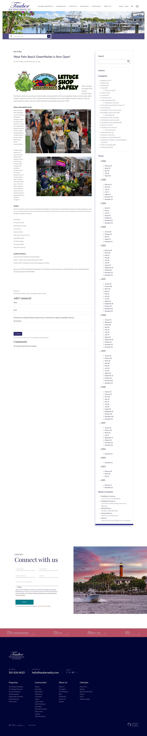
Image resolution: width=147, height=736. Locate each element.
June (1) (107, 189)
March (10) (108, 325)
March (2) (107, 361)
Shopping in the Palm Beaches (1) (111, 137)
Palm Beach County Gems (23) (110, 120)
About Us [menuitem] (107, 6)
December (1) (108, 241)
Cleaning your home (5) (111, 103)
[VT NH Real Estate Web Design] (132, 725)
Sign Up (121, 6)
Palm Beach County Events (38, 293)
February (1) (108, 184)
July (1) (107, 192)
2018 (103, 387)
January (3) (108, 392)
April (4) (107, 327)
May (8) (107, 258)
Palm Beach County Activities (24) (111, 110)
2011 (103, 480)
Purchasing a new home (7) (109, 127)
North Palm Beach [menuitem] (40, 704)
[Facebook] (66, 672)
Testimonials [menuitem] (62, 697)
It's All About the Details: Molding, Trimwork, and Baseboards (113, 505)
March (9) (107, 253)
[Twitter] (76, 672)
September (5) (109, 411)
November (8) (109, 380)
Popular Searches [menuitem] (85, 699)
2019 (103, 351)
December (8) (109, 419)
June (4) (107, 260)
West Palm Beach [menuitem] (40, 716)
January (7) (108, 320)
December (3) (109, 311)
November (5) (109, 272)
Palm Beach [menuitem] (38, 706)
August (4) (108, 301)
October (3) (108, 342)
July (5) (107, 263)
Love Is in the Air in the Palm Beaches (110, 498)
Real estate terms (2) (107, 132)
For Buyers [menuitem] (84, 6)
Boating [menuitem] (82, 689)
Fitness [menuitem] (82, 694)
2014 (103, 457)
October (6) (108, 440)
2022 (103, 245)
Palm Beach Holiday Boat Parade (109, 511)
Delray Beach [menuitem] (39, 692)
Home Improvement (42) (108, 100)
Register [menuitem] (61, 701)
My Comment (17, 321)
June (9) (107, 332)
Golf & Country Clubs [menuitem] (86, 692)
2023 (103, 226)
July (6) (107, 299)
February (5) (108, 234)
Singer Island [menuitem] (39, 711)
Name (15, 302)
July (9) (107, 335)
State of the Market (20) (108, 145)
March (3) (107, 474)
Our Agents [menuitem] (62, 689)
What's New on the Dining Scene (109, 515)
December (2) (109, 199)
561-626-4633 (17, 672)
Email (15, 310)
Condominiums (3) (110, 130)
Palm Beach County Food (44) (110, 117)
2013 (103, 466)
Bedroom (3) (104, 83)
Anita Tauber (19, 61)
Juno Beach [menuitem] (38, 697)
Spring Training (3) (110, 90)
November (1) (109, 197)
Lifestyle (58, 633)
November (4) (109, 442)
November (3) (109, 308)
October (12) (108, 414)
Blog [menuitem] (60, 694)
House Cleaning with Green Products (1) (112, 105)
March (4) (107, 289)
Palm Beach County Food (21, 293)
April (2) (107, 171)
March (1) (107, 168)
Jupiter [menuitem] (37, 699)
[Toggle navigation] (137, 6)
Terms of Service (43, 337)
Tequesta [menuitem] (37, 714)
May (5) (107, 330)
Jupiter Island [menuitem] (39, 701)
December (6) (109, 275)
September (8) (109, 304)
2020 (103, 315)
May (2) (107, 294)
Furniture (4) (104, 95)
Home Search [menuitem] (13, 701)
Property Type (94, 633)
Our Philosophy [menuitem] (63, 692)
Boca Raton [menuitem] (38, 689)
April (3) (107, 399)
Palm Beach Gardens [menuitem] (41, 709)
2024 (103, 203)
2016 (103, 449)
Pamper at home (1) (107, 125)
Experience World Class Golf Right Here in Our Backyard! (115, 520)
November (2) (109, 220)
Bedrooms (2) (105, 85)
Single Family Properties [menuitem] (16, 697)
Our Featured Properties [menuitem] (16, 687)
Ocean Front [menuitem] (83, 687)
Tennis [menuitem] (81, 697)
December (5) (109, 445)
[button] (49, 36)
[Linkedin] (70, 672)
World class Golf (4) (107, 147)
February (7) (108, 322)
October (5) (108, 270)
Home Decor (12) (106, 98)
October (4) (108, 306)
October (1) (108, 218)
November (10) (109, 416)
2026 (103, 161)
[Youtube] (73, 672)
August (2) (108, 176)
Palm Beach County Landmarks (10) (111, 122)
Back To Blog (17, 51)
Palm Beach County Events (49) (110, 112)
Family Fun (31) (105, 93)
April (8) (107, 363)
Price (127, 633)
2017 (103, 422)
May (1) (107, 210)
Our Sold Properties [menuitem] (14, 692)
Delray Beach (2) (109, 115)
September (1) (109, 438)
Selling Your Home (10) (107, 135)
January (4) (108, 232)
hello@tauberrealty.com (45, 672)
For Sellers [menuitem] (96, 6)
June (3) (107, 404)
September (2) (109, 375)
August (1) (108, 194)
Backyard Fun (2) (106, 80)
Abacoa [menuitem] (37, 687)
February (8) (108, 286)
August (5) (108, 373)
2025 (103, 179)
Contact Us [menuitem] (62, 699)
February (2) (108, 166)
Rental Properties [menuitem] (14, 699)
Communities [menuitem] (60, 6)
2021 (103, 279)
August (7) (108, 265)
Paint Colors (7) (105, 107)
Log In (126, 6)
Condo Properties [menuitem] (14, 694)
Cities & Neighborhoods (18, 633)
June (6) (107, 296)
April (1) (107, 237)
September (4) (109, 268)
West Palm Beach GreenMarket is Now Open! (42, 57)
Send (24, 602)
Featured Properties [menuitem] (45, 6)
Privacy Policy (35, 337)
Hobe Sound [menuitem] (38, 694)
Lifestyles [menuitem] (72, 6)
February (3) (108, 250)
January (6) (108, 356)
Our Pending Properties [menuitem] (16, 689)
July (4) (107, 173)
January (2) (108, 428)
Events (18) (104, 88)
